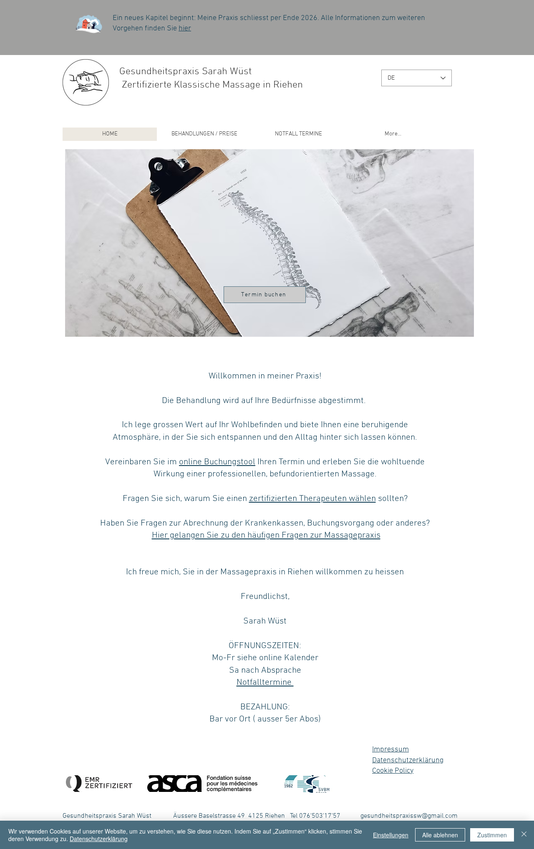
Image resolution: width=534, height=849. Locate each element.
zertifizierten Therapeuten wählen (312, 498)
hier (185, 28)
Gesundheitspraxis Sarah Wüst (185, 72)
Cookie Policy (392, 770)
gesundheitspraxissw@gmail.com (409, 816)
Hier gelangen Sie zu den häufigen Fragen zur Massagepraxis (266, 535)
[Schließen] (524, 834)
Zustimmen (492, 835)
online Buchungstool (217, 462)
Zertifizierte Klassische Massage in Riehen (211, 85)
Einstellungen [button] (390, 835)
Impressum (390, 749)
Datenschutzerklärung (407, 760)
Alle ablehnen (440, 835)
